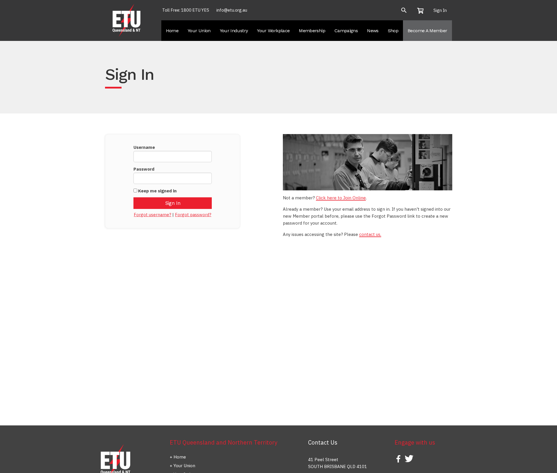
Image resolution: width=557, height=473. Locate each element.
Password (143, 169)
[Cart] (422, 10)
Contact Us (322, 442)
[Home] (127, 20)
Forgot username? (152, 214)
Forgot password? (193, 214)
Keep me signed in (157, 191)
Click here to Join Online (341, 198)
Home (179, 457)
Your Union (184, 465)
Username (144, 147)
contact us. (370, 234)
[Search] (404, 10)
